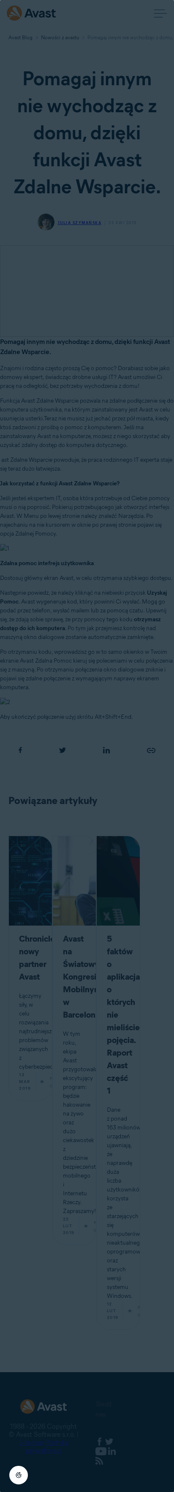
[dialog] (87, 746)
